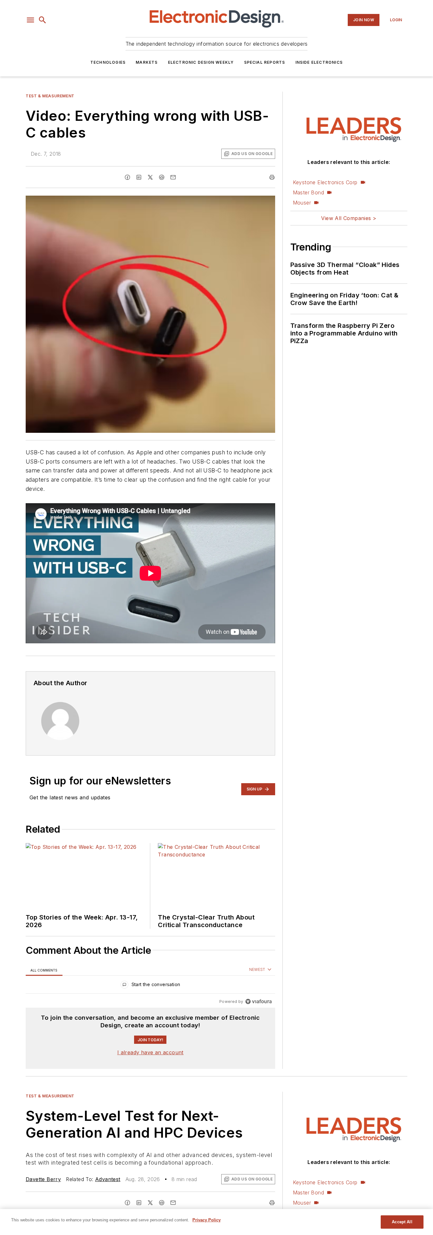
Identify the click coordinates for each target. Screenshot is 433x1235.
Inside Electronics (319, 62)
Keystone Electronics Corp (325, 182)
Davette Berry (43, 1179)
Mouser (302, 202)
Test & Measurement (50, 96)
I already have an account (150, 1052)
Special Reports (264, 62)
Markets (147, 62)
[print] (272, 177)
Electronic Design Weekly (201, 62)
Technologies (108, 62)
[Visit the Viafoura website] (258, 1001)
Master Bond (308, 192)
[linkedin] (139, 177)
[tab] (44, 970)
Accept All (402, 1221)
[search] (42, 20)
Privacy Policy (206, 1220)
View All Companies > (348, 218)
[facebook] (127, 177)
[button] (30, 20)
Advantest (107, 1179)
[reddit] (161, 177)
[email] (173, 177)
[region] (150, 986)
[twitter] (150, 177)
